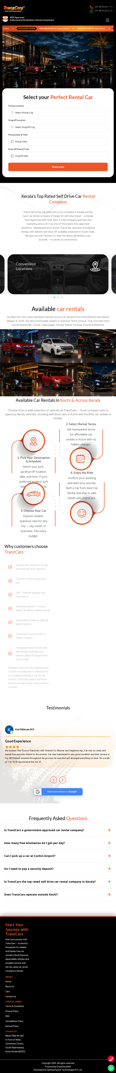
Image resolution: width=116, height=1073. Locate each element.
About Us (9, 986)
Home (8, 981)
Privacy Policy (11, 1011)
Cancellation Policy (14, 1021)
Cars (7, 991)
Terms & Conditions (14, 1006)
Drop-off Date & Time (18, 149)
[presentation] (53, 779)
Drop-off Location (17, 120)
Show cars (58, 167)
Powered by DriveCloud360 (58, 1066)
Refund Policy (12, 1026)
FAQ (7, 1016)
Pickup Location (16, 106)
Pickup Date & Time (18, 135)
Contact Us (10, 996)
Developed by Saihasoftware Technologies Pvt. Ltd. (58, 1070)
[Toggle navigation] (107, 20)
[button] (54, 297)
